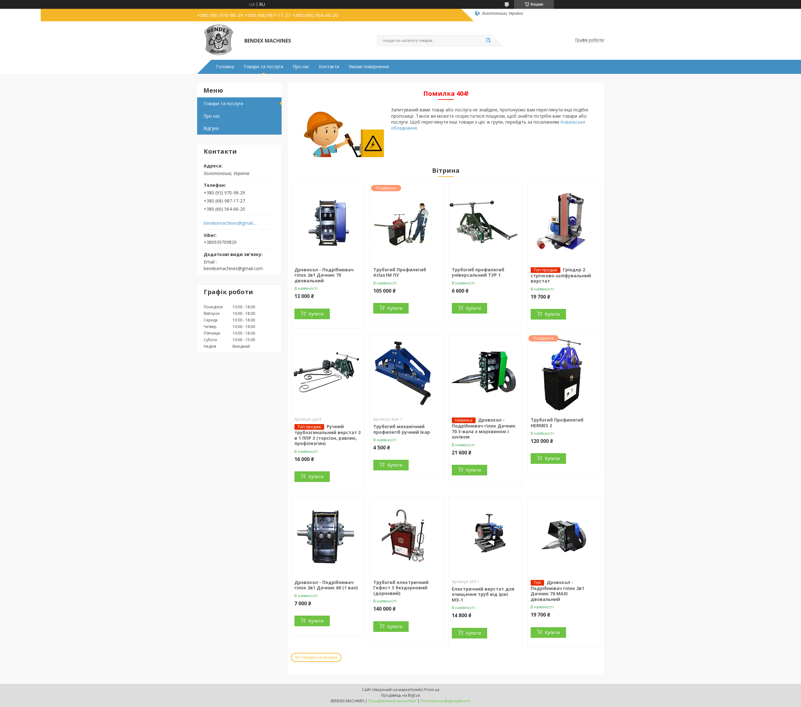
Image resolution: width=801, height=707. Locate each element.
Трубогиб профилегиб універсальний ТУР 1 (478, 272)
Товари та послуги (263, 66)
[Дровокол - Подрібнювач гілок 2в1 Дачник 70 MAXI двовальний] (564, 536)
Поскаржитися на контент (392, 701)
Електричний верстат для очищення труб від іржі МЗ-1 (483, 594)
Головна (225, 66)
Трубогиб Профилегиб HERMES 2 (557, 422)
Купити (316, 314)
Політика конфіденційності (445, 701)
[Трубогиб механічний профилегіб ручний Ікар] (406, 373)
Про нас (301, 66)
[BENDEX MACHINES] (218, 40)
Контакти (329, 66)
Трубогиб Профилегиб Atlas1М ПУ (399, 272)
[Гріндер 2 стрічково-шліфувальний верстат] (564, 223)
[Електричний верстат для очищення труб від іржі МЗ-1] (485, 536)
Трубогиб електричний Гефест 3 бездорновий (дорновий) (401, 587)
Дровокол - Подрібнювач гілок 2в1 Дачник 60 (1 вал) (326, 585)
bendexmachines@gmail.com (231, 223)
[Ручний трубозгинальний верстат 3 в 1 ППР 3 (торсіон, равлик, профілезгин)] (327, 373)
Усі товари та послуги (316, 657)
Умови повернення (369, 66)
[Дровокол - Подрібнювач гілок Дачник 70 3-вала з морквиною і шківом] (485, 373)
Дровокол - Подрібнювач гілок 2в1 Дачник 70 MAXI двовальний (557, 590)
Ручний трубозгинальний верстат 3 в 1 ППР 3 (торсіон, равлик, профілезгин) (327, 434)
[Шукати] (488, 40)
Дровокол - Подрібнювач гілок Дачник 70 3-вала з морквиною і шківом (484, 428)
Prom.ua (431, 689)
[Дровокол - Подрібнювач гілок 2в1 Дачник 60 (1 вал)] (327, 536)
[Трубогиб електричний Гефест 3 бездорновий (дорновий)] (406, 536)
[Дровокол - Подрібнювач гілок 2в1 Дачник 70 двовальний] (327, 223)
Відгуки (211, 128)
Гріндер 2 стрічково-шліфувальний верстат (561, 275)
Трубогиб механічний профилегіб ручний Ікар (401, 429)
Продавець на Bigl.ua (400, 695)
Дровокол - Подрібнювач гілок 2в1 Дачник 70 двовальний (324, 275)
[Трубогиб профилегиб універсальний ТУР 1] (485, 223)
